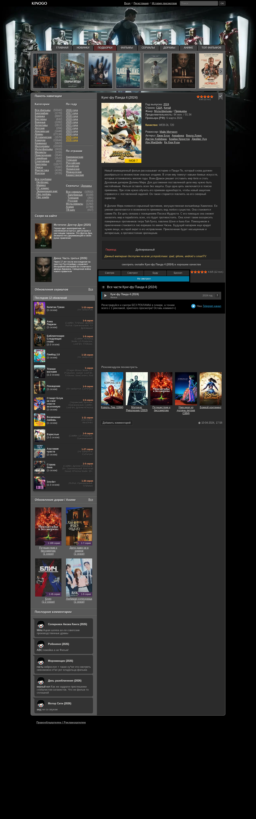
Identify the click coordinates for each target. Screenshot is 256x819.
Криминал (41, 143)
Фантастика (42, 170)
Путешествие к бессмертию (161, 409)
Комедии (40, 140)
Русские (73, 200)
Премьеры (180, 111)
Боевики (40, 116)
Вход (127, 3)
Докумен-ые (42, 131)
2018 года (72, 116)
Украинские (73, 168)
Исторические (43, 137)
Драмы (39, 134)
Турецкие (71, 159)
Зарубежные (75, 194)
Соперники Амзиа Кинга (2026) (67, 624)
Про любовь (43, 194)
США (159, 107)
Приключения (43, 155)
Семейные (41, 158)
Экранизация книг (47, 191)
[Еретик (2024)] (183, 71)
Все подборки (43, 179)
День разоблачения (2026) (64, 680)
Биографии (41, 113)
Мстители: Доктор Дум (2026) (72, 224)
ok (222, 3)
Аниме (70, 206)
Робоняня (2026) (58, 644)
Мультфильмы (163, 111)
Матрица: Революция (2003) (137, 409)
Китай (167, 107)
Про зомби (42, 197)
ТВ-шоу (70, 209)
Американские (74, 156)
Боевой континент (210, 407)
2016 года (72, 110)
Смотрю (109, 273)
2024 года (72, 134)
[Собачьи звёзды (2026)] (72, 71)
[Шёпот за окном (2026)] (100, 71)
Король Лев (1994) (112, 407)
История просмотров (164, 3)
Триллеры (41, 164)
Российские (73, 162)
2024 (166, 104)
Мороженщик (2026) (60, 660)
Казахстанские (75, 174)
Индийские (72, 165)
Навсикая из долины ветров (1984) (186, 410)
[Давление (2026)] (128, 71)
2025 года (72, 137)
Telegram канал (212, 306)
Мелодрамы (42, 146)
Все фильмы (42, 110)
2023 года (72, 131)
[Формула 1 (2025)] (155, 71)
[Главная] (39, 3)
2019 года (72, 119)
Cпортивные (42, 161)
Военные (40, 122)
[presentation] (35, 71)
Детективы (41, 125)
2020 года (72, 122)
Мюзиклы (40, 152)
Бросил (178, 273)
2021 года (72, 125)
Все (90, 289)
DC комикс (42, 188)
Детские (40, 128)
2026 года (72, 140)
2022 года (72, 128)
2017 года (72, 113)
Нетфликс (42, 182)
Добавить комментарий (117, 422)
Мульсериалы (74, 203)
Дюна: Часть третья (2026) (70, 258)
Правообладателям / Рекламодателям (61, 722)
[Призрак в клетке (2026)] (45, 71)
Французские (74, 171)
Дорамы (86, 185)
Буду (155, 273)
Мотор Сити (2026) (59, 703)
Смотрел (132, 273)
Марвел (41, 185)
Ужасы (39, 167)
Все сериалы (74, 191)
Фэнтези (40, 173)
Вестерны (41, 119)
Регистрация (141, 3)
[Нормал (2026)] (211, 71)
